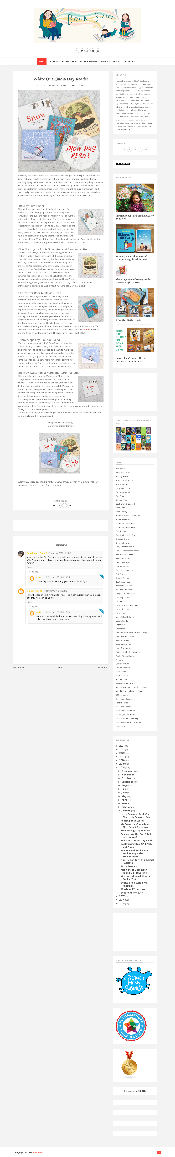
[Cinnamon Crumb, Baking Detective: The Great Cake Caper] (118, 431)
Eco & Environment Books (127, 550)
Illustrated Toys (123, 582)
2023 (122, 749)
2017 (122, 896)
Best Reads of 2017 (132, 892)
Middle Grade (122, 621)
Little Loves (121, 613)
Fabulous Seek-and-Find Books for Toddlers (135, 217)
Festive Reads (122, 566)
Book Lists (120, 507)
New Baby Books (123, 644)
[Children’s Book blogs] (129, 1065)
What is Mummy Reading (127, 718)
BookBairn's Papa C (37, 553)
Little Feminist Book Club (127, 605)
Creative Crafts (122, 539)
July (124, 788)
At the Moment (122, 484)
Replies (34, 571)
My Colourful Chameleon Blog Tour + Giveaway (135, 826)
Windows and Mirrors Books (128, 722)
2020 (122, 760)
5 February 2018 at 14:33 (58, 577)
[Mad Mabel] (138, 437)
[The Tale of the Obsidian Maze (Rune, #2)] (123, 438)
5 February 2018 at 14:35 (58, 612)
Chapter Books (122, 531)
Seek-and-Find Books (125, 683)
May (124, 796)
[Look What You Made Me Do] (123, 431)
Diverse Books (122, 543)
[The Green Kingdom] (143, 438)
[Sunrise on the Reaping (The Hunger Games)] (128, 446)
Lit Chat (119, 601)
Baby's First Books (124, 488)
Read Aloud (121, 671)
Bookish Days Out (124, 519)
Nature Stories (122, 640)
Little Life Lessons (124, 609)
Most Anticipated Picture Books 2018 (135, 878)
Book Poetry (121, 511)
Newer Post (18, 667)
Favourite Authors (124, 558)
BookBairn (40, 577)
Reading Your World (132, 820)
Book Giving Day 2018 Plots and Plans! (137, 845)
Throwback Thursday (125, 710)
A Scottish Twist (123, 472)
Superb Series (122, 702)
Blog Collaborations (124, 492)
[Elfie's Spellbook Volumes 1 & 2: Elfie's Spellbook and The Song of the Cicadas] (148, 430)
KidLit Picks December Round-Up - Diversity (134, 871)
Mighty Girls (121, 624)
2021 (122, 756)
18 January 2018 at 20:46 (55, 590)
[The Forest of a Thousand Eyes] (138, 430)
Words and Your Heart (134, 889)
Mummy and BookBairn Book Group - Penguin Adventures (132, 258)
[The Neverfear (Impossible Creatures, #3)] (138, 446)
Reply (29, 567)
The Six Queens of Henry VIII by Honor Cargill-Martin (133, 281)
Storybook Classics (124, 699)
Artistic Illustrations (124, 480)
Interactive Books (124, 585)
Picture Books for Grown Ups (129, 652)
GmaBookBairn (35, 590)
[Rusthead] (128, 431)
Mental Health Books (125, 617)
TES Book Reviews (124, 706)
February (127, 806)
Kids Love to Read (124, 589)
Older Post (103, 667)
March (126, 803)
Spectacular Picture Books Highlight (132, 687)
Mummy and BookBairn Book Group (132, 632)
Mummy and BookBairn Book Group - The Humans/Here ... (134, 853)
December (128, 771)
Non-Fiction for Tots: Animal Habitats (137, 861)
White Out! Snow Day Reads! (137, 840)
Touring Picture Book (125, 714)
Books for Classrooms (126, 523)
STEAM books (122, 695)
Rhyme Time (121, 679)
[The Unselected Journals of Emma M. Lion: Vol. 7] (143, 430)
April (125, 799)
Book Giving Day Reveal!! (135, 830)
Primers (119, 660)
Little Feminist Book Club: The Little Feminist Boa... (136, 816)
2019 (122, 763)
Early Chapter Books (125, 546)
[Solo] (118, 446)
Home (61, 667)
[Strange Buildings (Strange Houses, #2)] (133, 446)
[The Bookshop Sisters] (118, 438)
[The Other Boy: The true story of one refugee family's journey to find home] (133, 438)
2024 (122, 745)
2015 (122, 903)
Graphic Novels (122, 578)
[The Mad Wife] (143, 446)
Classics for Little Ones (126, 535)
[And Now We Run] (123, 446)
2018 (122, 767)
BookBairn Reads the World (128, 515)
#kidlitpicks (121, 468)
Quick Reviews (122, 663)
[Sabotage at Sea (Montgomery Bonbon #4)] (133, 431)
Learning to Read (123, 597)
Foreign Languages (124, 570)
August (126, 785)
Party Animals (129, 866)
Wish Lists (120, 726)
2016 (122, 899)
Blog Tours (121, 496)
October (127, 778)
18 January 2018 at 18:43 (59, 553)
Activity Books (122, 476)
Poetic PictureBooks (125, 656)
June (124, 792)
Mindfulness (121, 628)
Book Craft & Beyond (125, 504)
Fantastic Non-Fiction (125, 554)
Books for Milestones (125, 527)
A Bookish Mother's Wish (129, 320)
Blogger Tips (121, 500)
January (126, 810)
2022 (122, 752)
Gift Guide (120, 574)
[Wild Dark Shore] (148, 446)
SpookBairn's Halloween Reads (129, 691)
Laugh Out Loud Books (126, 593)
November (128, 774)
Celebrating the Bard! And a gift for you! (137, 836)
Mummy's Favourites (125, 636)
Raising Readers (123, 667)
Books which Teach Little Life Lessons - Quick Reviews (131, 359)
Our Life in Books (123, 648)
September (128, 781)
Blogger (140, 1090)
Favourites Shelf (123, 562)
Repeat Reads (122, 675)
